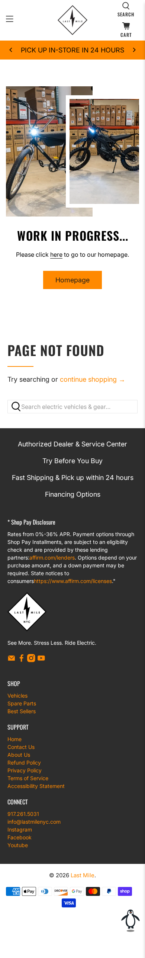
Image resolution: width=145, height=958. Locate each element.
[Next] (134, 50)
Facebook (19, 837)
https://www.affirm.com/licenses (73, 581)
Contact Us (21, 747)
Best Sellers (21, 711)
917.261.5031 (23, 814)
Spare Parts (21, 703)
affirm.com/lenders (52, 557)
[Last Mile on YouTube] (41, 660)
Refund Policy (24, 762)
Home (14, 739)
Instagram (19, 829)
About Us (18, 755)
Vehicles (17, 695)
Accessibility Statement (36, 786)
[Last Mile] (72, 20)
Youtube (17, 845)
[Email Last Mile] (11, 660)
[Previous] (11, 50)
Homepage (72, 280)
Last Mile (82, 875)
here (56, 254)
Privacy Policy (24, 770)
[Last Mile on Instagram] (31, 660)
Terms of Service (27, 778)
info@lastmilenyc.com (34, 821)
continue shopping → (92, 379)
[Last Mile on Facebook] (21, 660)
